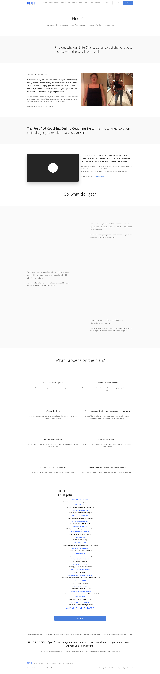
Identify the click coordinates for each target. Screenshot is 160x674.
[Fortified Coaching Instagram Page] (132, 664)
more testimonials (99, 176)
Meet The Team (72, 3)
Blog (91, 3)
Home (45, 3)
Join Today (80, 618)
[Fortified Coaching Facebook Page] (128, 664)
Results (63, 3)
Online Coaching (54, 3)
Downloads (69, 663)
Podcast (106, 3)
